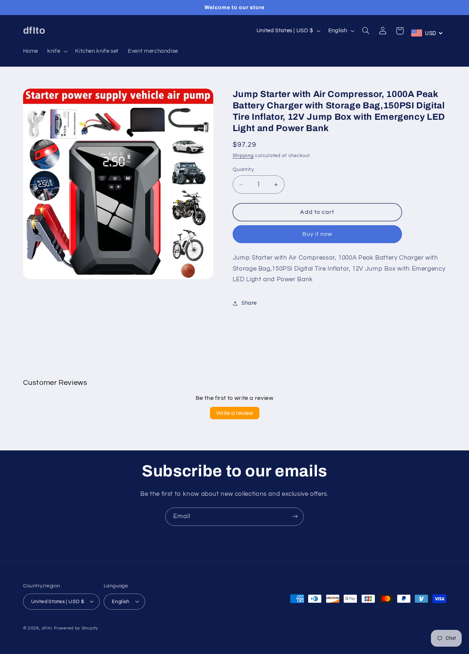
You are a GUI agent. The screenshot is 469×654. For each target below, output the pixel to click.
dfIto (47, 628)
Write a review (234, 413)
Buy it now (317, 234)
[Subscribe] (295, 516)
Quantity (243, 169)
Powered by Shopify (76, 628)
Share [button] (249, 303)
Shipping (243, 155)
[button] (57, 51)
